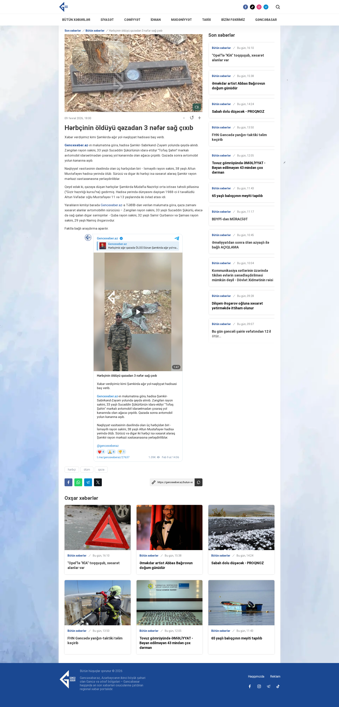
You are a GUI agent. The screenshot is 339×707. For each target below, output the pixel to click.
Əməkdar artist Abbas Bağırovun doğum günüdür (238, 85)
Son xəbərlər (73, 30)
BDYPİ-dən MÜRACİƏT (230, 219)
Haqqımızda (256, 676)
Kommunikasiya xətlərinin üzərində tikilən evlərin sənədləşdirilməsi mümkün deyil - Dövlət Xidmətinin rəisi (242, 275)
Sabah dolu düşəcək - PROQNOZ (238, 111)
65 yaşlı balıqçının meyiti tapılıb (237, 196)
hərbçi (72, 469)
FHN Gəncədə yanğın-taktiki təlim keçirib (239, 137)
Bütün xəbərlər (95, 30)
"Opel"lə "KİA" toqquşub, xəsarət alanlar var (238, 57)
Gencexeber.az (76, 145)
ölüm (87, 469)
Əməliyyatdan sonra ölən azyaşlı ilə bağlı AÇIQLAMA (240, 244)
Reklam (275, 676)
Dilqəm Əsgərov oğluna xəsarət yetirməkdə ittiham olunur (237, 305)
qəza (101, 469)
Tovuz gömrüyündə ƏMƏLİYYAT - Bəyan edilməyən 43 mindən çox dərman (238, 167)
